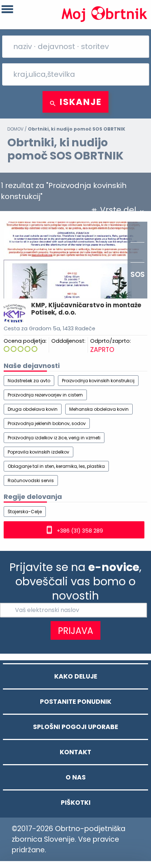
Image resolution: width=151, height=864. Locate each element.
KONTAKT (75, 752)
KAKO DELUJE (75, 676)
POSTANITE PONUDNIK (75, 701)
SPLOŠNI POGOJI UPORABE (75, 726)
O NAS (76, 777)
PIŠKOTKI (76, 802)
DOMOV (15, 129)
